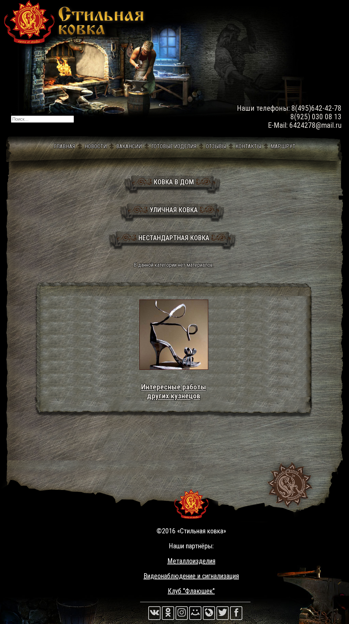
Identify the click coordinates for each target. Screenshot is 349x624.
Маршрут (283, 146)
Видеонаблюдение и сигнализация (191, 576)
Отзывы (216, 146)
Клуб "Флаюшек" (191, 591)
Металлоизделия (191, 561)
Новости (96, 146)
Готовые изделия (173, 146)
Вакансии (129, 146)
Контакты (248, 146)
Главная (64, 146)
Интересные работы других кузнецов (173, 391)
